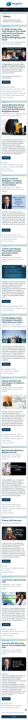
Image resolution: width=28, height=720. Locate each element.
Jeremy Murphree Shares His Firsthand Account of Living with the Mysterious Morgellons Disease (13, 108)
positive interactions (7, 708)
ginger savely (10, 91)
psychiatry (19, 438)
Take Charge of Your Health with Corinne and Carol (13, 66)
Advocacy (6, 371)
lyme (14, 164)
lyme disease (17, 91)
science (4, 169)
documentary (7, 568)
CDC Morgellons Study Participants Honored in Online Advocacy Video (12, 320)
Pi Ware (8, 570)
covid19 (12, 436)
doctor (16, 631)
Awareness (7, 87)
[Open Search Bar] (25, 10)
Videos (12, 87)
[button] (26, 710)
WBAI (22, 95)
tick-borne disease (15, 95)
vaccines (16, 633)
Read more (6, 82)
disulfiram (17, 436)
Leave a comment (9, 97)
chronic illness (16, 89)
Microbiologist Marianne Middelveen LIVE (12, 451)
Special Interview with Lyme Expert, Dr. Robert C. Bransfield (13, 383)
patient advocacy (13, 93)
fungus (5, 506)
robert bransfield (6, 440)
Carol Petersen (8, 89)
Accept (14, 716)
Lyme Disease (7, 235)
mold (23, 631)
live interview (14, 237)
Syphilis (14, 235)
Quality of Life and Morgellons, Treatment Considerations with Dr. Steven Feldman (12, 182)
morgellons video (6, 239)
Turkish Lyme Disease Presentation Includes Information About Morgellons (11, 252)
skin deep (16, 708)
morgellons (5, 93)
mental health (5, 438)
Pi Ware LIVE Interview (12, 520)
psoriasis (14, 239)
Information (7, 306)
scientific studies (6, 510)
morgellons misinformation (16, 167)
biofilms (10, 164)
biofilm (5, 164)
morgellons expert (20, 508)
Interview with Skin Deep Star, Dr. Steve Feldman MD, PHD (14, 645)
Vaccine (11, 633)
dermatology (7, 237)
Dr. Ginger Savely (7, 64)
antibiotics (6, 436)
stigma (9, 169)
